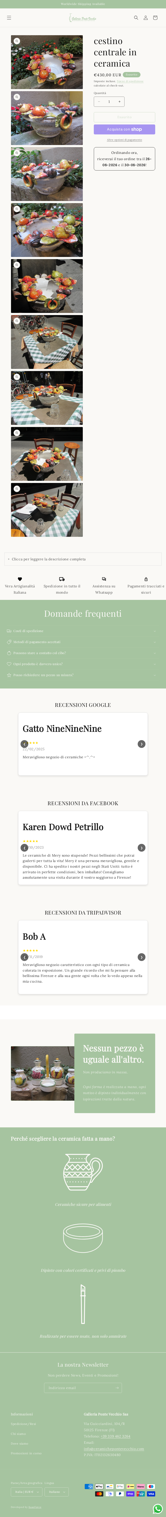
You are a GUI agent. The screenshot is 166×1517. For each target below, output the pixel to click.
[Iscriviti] (117, 1388)
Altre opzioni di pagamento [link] (124, 139)
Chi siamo (18, 1434)
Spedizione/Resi (23, 1424)
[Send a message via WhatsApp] (158, 1509)
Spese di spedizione (130, 81)
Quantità (100, 93)
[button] (9, 17)
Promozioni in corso (26, 1453)
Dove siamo (19, 1443)
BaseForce (35, 1507)
